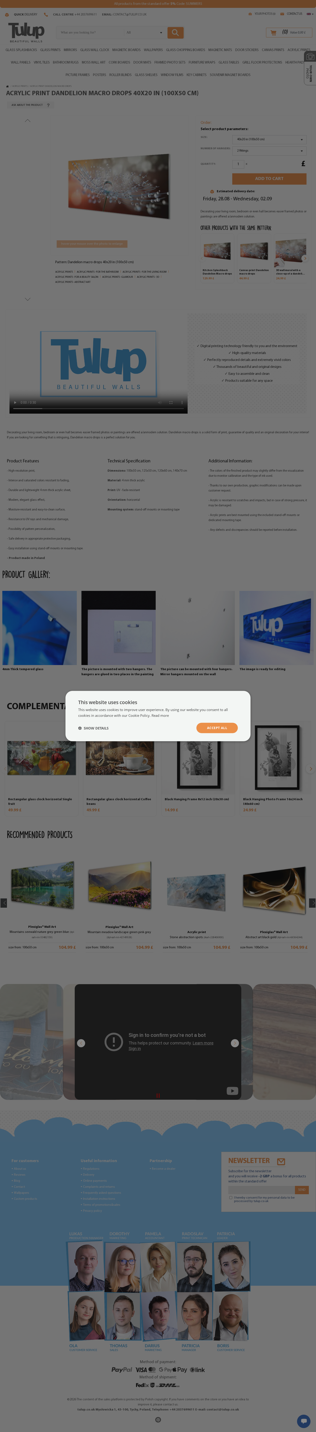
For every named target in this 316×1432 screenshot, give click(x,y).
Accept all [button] (217, 728)
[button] (93, 727)
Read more (160, 715)
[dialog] (158, 716)
